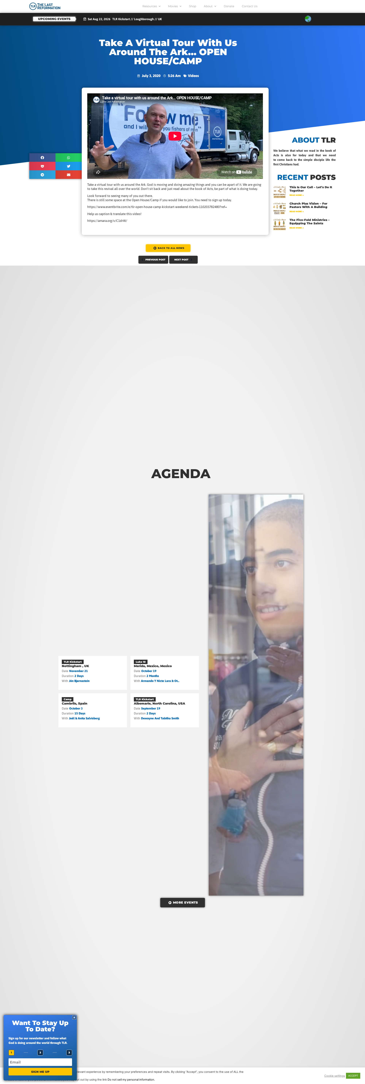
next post (181, 259)
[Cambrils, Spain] (92, 710)
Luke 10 (141, 661)
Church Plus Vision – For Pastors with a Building (308, 205)
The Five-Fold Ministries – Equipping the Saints (310, 221)
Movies (173, 6)
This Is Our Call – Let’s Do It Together (311, 188)
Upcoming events (54, 19)
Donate (229, 6)
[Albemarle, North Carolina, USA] (164, 710)
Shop (192, 6)
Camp (67, 699)
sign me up (40, 1072)
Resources (149, 6)
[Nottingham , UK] (92, 673)
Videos (193, 76)
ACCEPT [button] (353, 1075)
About (208, 6)
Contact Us (249, 6)
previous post (155, 259)
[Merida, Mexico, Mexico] (164, 673)
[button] (42, 157)
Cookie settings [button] (334, 1076)
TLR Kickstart (73, 661)
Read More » (297, 195)
